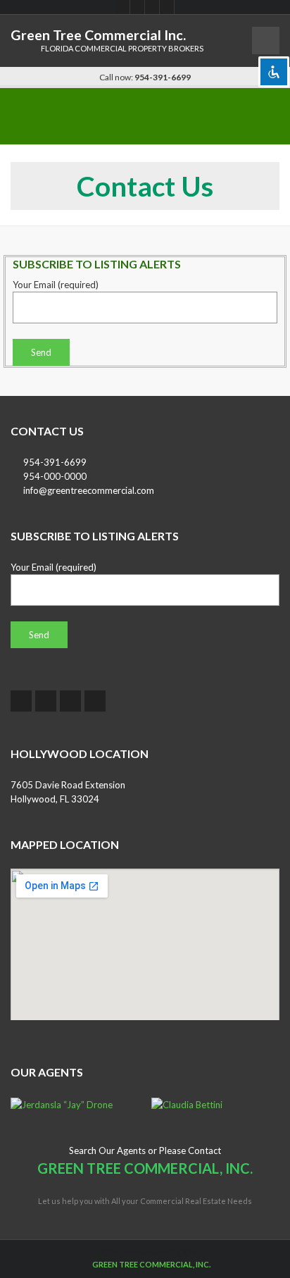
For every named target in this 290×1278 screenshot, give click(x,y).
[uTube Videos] (152, 7)
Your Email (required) (56, 284)
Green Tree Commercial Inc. (98, 35)
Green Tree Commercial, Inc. (151, 1264)
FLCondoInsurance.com (145, 1252)
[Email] (167, 7)
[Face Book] (122, 7)
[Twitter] (137, 7)
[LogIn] (83, 1264)
